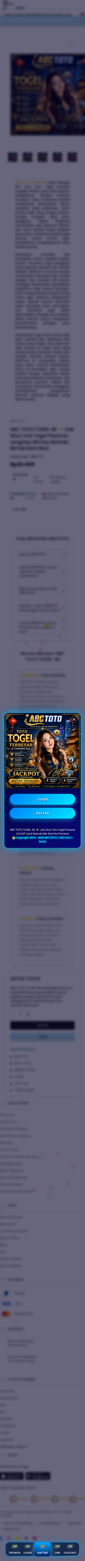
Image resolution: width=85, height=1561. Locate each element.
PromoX (14, 1552)
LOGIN (42, 799)
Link (57, 1552)
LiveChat (70, 1552)
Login (28, 1552)
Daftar (42, 1552)
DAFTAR (42, 813)
